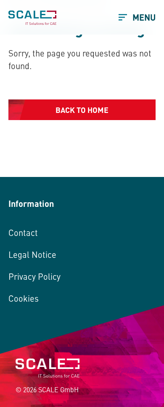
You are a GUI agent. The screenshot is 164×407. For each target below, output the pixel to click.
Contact (23, 232)
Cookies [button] (23, 298)
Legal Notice (32, 254)
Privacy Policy (34, 276)
